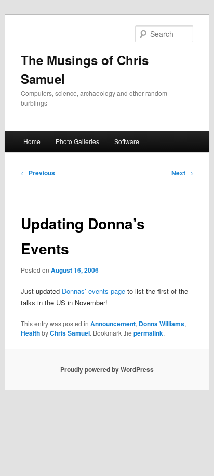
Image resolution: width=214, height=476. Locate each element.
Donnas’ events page (93, 291)
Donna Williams (161, 323)
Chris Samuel (70, 333)
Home (32, 141)
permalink (148, 333)
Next (182, 172)
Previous (38, 172)
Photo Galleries (77, 141)
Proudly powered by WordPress (107, 369)
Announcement (113, 323)
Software (126, 141)
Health (30, 333)
